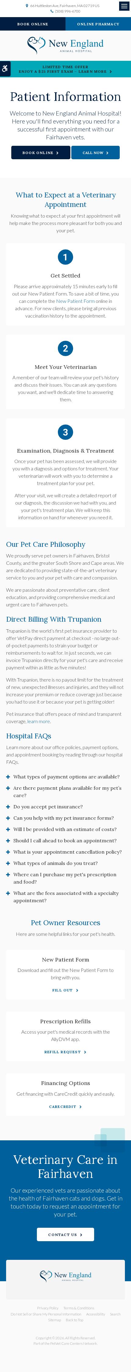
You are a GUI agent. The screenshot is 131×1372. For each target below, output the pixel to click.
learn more (38, 721)
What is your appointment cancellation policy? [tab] (67, 852)
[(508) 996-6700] (95, 152)
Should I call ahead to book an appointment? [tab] (65, 840)
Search (115, 1314)
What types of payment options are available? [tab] (66, 777)
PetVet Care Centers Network (73, 1343)
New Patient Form (75, 301)
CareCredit (62, 1106)
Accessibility (95, 1314)
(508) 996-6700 (67, 11)
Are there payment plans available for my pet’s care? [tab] (67, 791)
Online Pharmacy (98, 24)
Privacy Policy (47, 1308)
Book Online (32, 24)
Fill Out (62, 990)
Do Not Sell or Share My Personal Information (46, 1314)
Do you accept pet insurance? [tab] (48, 807)
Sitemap (54, 1320)
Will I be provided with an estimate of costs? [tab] (65, 829)
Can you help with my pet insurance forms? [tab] (63, 818)
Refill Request (62, 1052)
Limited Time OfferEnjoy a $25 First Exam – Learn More (63, 69)
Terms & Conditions (78, 1308)
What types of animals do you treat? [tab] (55, 863)
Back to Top (74, 1320)
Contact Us (62, 1234)
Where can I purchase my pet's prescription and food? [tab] (64, 878)
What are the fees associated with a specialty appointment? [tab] (66, 896)
